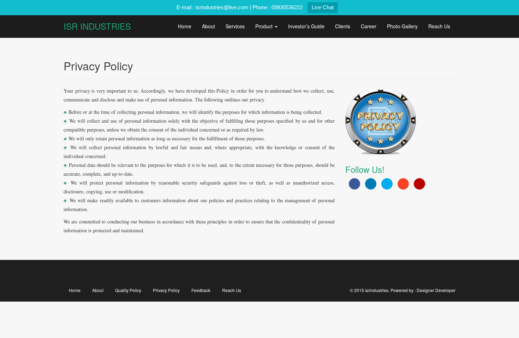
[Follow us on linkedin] (300, 273)
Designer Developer (436, 290)
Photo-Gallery (402, 26)
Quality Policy (128, 290)
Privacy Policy (166, 290)
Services (235, 26)
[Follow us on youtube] (279, 273)
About (208, 26)
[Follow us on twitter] (239, 273)
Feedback (200, 290)
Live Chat (323, 7)
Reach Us (439, 26)
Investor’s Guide (306, 26)
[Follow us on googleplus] (259, 273)
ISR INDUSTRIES (97, 26)
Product (264, 26)
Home (184, 26)
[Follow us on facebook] (219, 273)
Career (368, 26)
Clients (342, 26)
